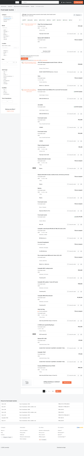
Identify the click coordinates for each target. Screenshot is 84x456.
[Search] (22, 2)
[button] (78, 34)
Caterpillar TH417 (42, 352)
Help (2, 432)
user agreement (44, 60)
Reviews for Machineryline (25, 436)
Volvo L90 (3, 406)
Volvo (39, 76)
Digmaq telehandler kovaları (44, 158)
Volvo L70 (3, 420)
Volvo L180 (4, 409)
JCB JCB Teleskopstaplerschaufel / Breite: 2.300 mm (50, 62)
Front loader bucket (42, 117)
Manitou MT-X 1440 (42, 338)
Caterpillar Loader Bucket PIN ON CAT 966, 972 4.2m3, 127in (52, 228)
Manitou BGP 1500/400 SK (44, 37)
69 (52, 391)
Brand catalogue (23, 438)
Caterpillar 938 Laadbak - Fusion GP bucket (48, 282)
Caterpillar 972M (5, 417)
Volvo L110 (4, 415)
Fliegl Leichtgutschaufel (43, 145)
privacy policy (36, 60)
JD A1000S (40, 104)
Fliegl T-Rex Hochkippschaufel (45, 24)
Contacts (2, 434)
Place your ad (67, 382)
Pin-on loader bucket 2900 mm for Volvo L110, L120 (49, 255)
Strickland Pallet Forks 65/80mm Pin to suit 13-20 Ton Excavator (52, 89)
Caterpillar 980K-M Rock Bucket (45, 295)
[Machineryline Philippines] (7, 2)
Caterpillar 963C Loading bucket (45, 268)
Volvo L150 (4, 412)
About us (2, 430)
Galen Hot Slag (41, 309)
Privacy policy (22, 432)
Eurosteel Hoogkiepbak (43, 242)
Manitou (39, 188)
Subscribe (24, 58)
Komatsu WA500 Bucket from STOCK (46, 365)
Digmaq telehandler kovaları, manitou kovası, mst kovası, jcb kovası (53, 174)
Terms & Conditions (23, 430)
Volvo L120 (4, 403)
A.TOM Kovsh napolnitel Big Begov (46, 324)
